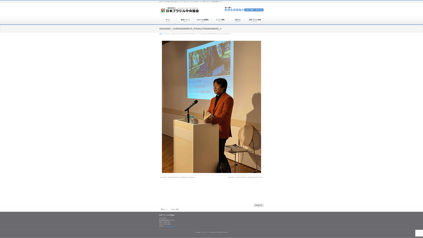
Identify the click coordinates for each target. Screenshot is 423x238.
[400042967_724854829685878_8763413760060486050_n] (211, 107)
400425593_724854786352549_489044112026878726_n (245, 177)
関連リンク (164, 209)
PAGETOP (258, 205)
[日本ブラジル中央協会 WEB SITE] (180, 10)
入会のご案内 (175, 209)
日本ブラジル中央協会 (209, 232)
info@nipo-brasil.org (170, 226)
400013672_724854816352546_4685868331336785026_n (178, 177)
